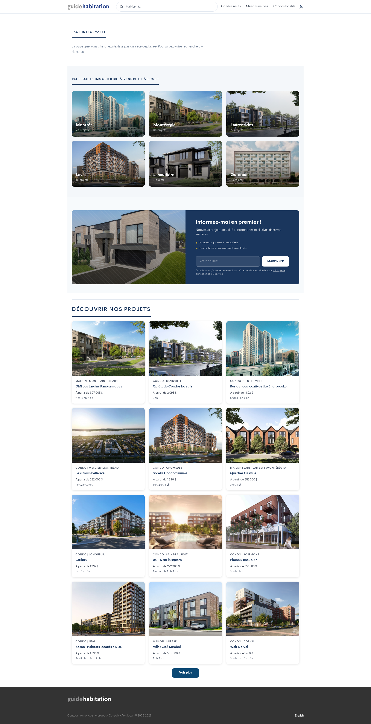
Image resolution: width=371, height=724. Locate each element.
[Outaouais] (262, 164)
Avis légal (127, 715)
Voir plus (185, 672)
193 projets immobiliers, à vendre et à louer (115, 79)
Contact (72, 715)
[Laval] (108, 164)
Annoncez (86, 715)
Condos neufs (231, 6)
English (299, 715)
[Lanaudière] (185, 164)
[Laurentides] (262, 114)
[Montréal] (108, 114)
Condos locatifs (284, 6)
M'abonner (275, 261)
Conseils (114, 715)
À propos (101, 715)
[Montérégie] (185, 114)
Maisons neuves (257, 6)
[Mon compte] (301, 6)
